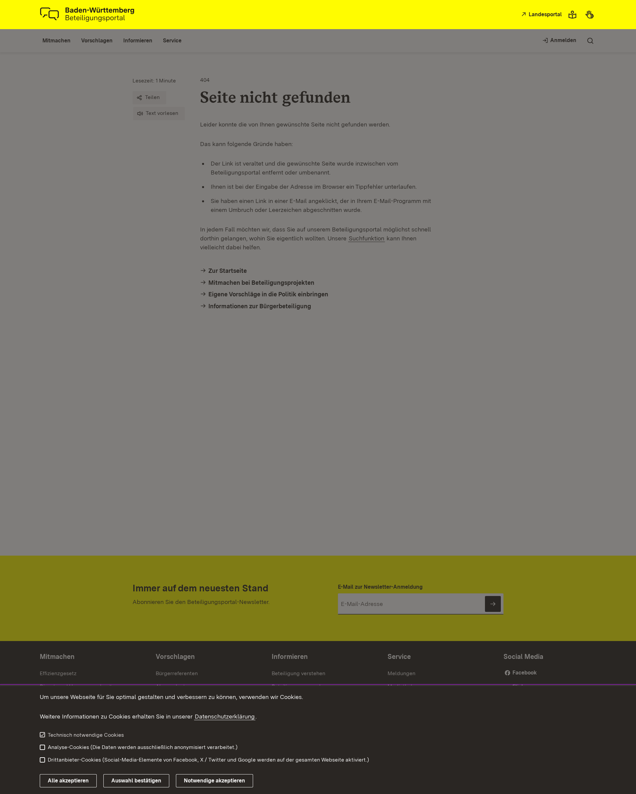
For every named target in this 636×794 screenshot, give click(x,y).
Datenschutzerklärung (225, 716)
